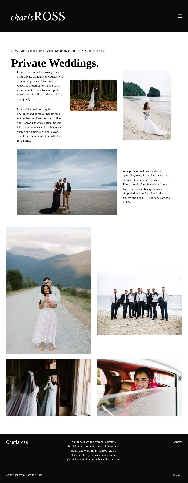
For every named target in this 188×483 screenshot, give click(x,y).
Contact (177, 441)
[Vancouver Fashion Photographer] (50, 16)
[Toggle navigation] (180, 16)
